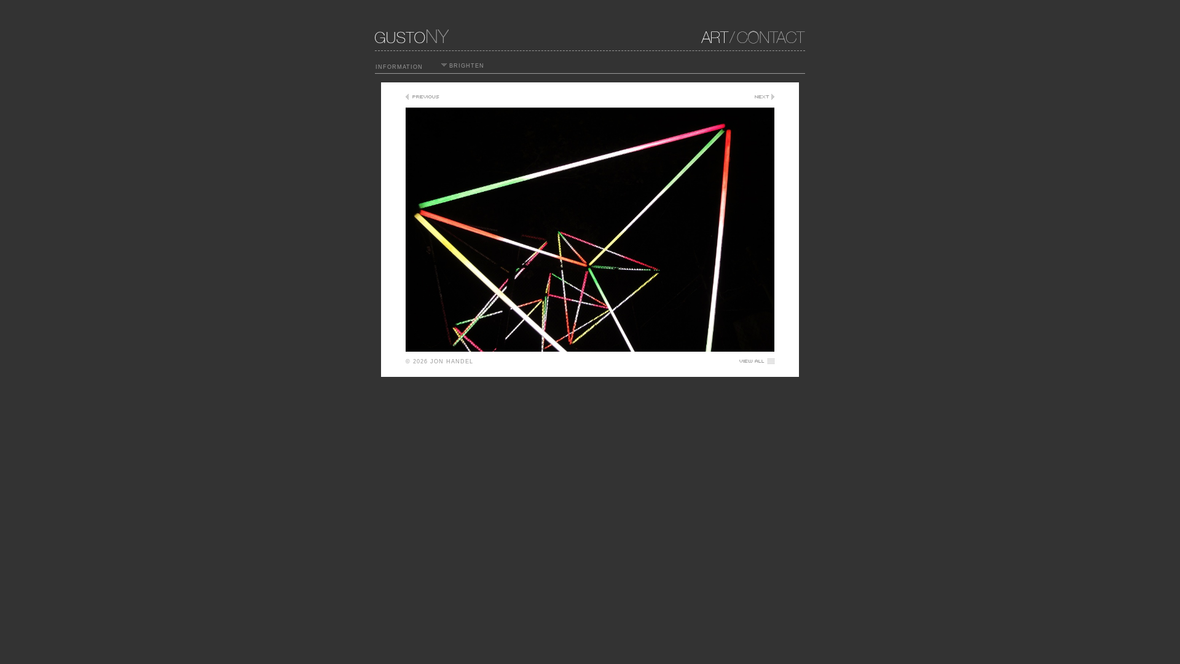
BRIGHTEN (465, 66)
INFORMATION (399, 67)
